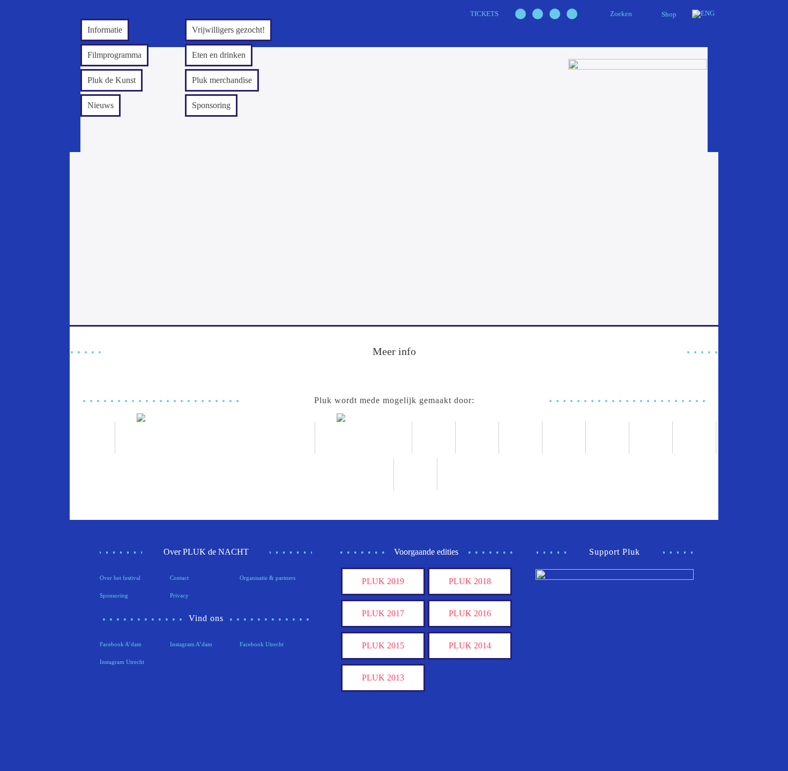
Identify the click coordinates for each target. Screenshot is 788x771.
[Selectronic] (564, 437)
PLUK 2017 (383, 613)
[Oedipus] (651, 437)
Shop (669, 14)
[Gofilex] (520, 437)
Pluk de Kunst (111, 80)
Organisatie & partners (267, 578)
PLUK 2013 (383, 677)
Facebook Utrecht (262, 644)
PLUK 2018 (470, 581)
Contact (179, 578)
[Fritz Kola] (93, 437)
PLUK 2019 (383, 581)
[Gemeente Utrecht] (477, 437)
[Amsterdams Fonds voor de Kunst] (215, 437)
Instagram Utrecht (122, 662)
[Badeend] (694, 437)
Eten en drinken (219, 54)
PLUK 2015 (383, 645)
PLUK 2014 (470, 645)
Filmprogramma (114, 54)
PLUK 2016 (470, 613)
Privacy (179, 595)
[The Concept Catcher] (372, 474)
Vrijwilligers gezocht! (228, 29)
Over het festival (120, 578)
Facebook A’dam (121, 644)
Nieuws (100, 105)
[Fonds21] (434, 437)
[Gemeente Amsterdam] (415, 474)
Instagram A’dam (191, 644)
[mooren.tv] (607, 437)
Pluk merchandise (222, 80)
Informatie (104, 29)
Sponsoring (211, 105)
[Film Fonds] (363, 437)
